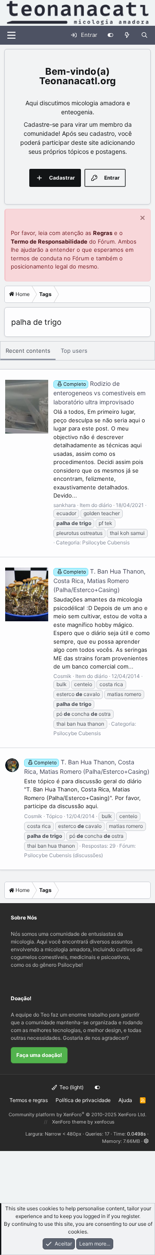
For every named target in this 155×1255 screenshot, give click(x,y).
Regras (102, 232)
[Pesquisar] (144, 35)
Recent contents (28, 350)
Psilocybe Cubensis (106, 542)
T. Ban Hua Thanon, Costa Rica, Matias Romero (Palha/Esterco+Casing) (99, 580)
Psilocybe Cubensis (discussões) (63, 855)
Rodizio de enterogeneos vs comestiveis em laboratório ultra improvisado (99, 393)
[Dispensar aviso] (141, 218)
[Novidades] (127, 35)
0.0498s (136, 1134)
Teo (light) (71, 1087)
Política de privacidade (83, 1100)
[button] (146, 1141)
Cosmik (62, 676)
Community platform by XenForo (77, 1114)
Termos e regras (28, 1100)
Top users (74, 350)
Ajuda (125, 1100)
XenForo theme (69, 1122)
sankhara (64, 505)
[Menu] (11, 35)
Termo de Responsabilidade (49, 241)
